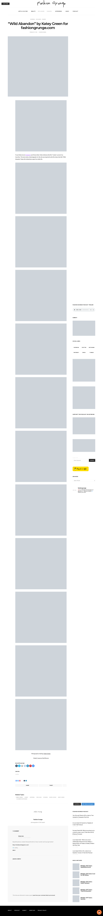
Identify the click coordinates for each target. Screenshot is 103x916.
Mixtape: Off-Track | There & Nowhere (86, 890)
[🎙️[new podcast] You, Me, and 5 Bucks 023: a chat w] (89, 524)
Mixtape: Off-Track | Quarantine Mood (86, 866)
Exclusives (41, 11)
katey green (61, 797)
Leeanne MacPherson (22, 798)
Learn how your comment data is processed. (44, 895)
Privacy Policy (42, 910)
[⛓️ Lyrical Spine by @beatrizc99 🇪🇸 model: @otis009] (78, 728)
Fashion (49, 11)
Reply (14, 850)
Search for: (75, 457)
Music (67, 11)
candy (26, 797)
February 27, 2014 (33, 32)
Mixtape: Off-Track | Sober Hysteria (86, 882)
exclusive (39, 797)
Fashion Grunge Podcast (80, 811)
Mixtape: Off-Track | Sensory (86, 898)
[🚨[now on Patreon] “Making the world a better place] (89, 676)
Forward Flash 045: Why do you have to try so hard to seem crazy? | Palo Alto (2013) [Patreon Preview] (84, 832)
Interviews (58, 11)
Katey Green (47, 753)
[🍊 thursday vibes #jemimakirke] (78, 557)
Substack (32, 910)
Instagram (28, 155)
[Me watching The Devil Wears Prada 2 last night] (89, 558)
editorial (32, 797)
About (10, 910)
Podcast (75, 11)
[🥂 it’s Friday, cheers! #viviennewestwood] (78, 497)
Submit (24, 910)
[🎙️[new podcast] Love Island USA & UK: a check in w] (89, 759)
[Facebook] (89, 11)
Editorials (32, 19)
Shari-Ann (21, 836)
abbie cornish (19, 797)
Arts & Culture (23, 11)
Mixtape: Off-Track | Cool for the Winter (88, 874)
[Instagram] (92, 11)
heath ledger (53, 797)
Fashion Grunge (42, 32)
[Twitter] (90, 11)
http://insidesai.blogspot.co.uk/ (21, 844)
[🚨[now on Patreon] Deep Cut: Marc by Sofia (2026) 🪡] (78, 673)
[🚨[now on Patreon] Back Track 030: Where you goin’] (89, 598)
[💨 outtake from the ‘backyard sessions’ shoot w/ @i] (78, 565)
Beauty (33, 11)
